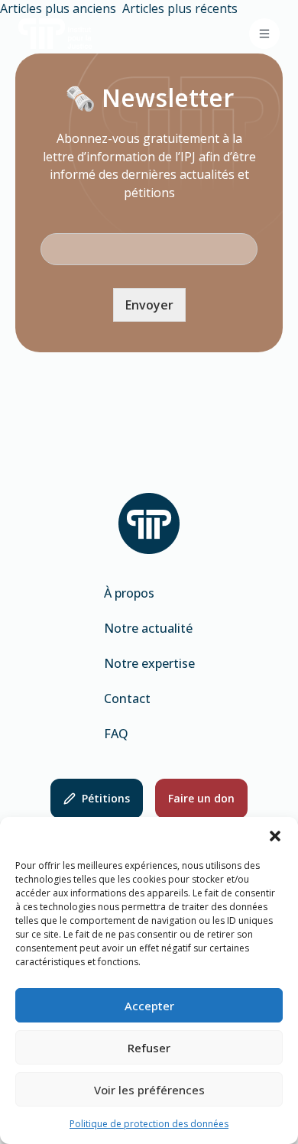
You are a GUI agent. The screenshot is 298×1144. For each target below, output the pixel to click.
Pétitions (106, 798)
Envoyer (149, 305)
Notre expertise (149, 663)
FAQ (116, 733)
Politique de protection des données (149, 1123)
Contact (127, 698)
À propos (129, 593)
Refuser (149, 1047)
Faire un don (201, 798)
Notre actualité (148, 628)
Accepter (149, 1005)
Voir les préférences (149, 1089)
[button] (275, 836)
